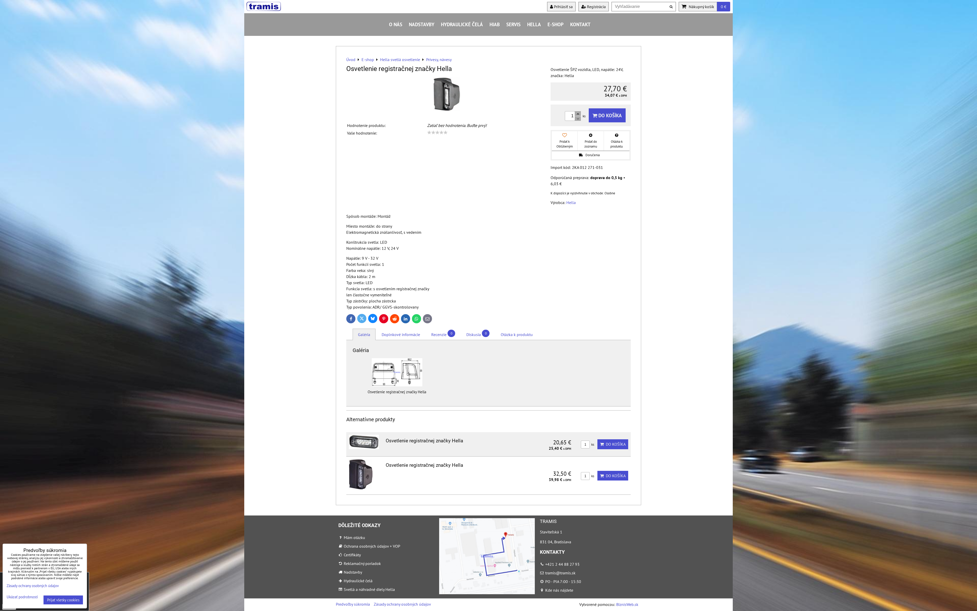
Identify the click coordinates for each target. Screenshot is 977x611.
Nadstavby (421, 24)
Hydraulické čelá (462, 24)
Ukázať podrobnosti (22, 597)
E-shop (556, 24)
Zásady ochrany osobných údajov (402, 604)
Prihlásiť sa (563, 6)
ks (592, 444)
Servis (513, 24)
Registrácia (596, 6)
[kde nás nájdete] (487, 592)
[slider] (437, 132)
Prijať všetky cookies (63, 600)
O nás (395, 24)
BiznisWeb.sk (627, 604)
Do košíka (609, 115)
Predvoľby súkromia (353, 604)
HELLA (534, 24)
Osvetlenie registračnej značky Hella (424, 441)
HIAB (495, 24)
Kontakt (580, 24)
